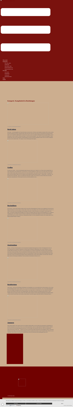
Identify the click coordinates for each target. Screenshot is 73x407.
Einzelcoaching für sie (9, 67)
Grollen (10, 167)
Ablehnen (16, 403)
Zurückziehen (12, 245)
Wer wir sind (5, 60)
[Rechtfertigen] (22, 279)
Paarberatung (5, 61)
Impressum (20, 373)
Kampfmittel (7, 73)
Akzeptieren (39, 403)
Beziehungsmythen (8, 76)
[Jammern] (22, 317)
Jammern (10, 323)
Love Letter (7, 71)
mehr (62, 403)
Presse (4, 77)
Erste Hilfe (5, 70)
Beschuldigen (11, 205)
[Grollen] (22, 162)
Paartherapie (7, 64)
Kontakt (4, 79)
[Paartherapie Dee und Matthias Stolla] (8, 0)
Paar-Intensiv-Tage (8, 65)
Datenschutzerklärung (69, 405)
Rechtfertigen (12, 284)
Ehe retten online (8, 63)
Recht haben (11, 129)
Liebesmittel (7, 74)
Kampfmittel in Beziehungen (17, 126)
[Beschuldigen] (22, 200)
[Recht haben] (28, 124)
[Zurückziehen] (22, 239)
